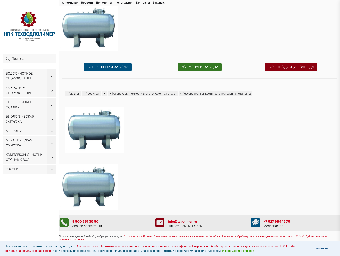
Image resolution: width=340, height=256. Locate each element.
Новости (87, 2)
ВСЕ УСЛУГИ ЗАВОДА (199, 67)
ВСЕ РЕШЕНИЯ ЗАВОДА (107, 67)
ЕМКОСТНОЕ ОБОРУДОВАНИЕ (19, 90)
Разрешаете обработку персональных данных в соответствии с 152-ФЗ (240, 246)
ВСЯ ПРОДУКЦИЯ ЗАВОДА (291, 67)
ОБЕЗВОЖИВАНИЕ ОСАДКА (20, 104)
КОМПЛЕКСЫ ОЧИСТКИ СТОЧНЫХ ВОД (24, 157)
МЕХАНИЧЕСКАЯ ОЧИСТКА (19, 142)
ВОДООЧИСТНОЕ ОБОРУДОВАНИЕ (19, 75)
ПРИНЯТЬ (322, 248)
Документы (104, 2)
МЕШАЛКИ (14, 131)
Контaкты (143, 2)
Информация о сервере (238, 250)
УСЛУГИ (12, 169)
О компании (70, 2)
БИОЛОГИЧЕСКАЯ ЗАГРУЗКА (20, 118)
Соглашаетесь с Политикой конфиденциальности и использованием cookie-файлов (172, 236)
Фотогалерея (124, 2)
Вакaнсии (159, 2)
